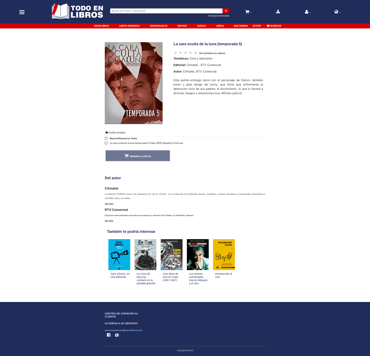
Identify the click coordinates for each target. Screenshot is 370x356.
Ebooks (182, 25)
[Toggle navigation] (22, 12)
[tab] (115, 132)
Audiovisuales (159, 25)
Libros (220, 25)
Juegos (201, 25)
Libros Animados (129, 25)
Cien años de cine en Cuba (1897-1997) (170, 277)
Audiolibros (101, 25)
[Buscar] (226, 10)
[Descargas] (278, 12)
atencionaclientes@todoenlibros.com (123, 330)
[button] (337, 12)
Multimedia (241, 25)
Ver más (109, 203)
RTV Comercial (206, 71)
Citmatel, (189, 71)
